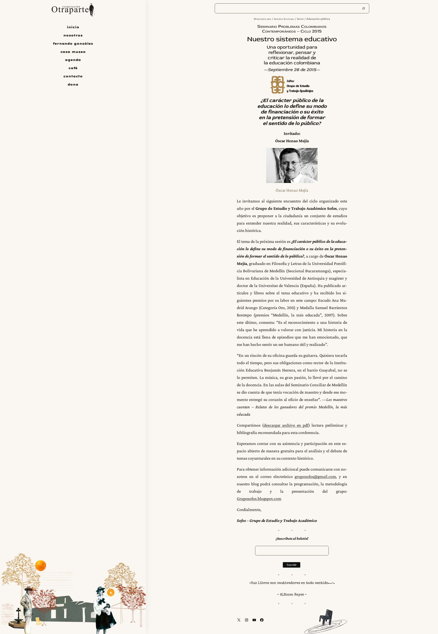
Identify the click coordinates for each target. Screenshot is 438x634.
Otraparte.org (262, 18)
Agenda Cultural (284, 18)
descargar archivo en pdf (286, 425)
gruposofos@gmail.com (315, 476)
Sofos (300, 18)
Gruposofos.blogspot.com (259, 498)
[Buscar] (363, 8)
